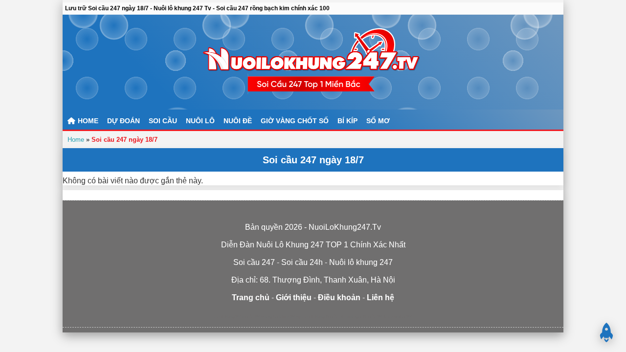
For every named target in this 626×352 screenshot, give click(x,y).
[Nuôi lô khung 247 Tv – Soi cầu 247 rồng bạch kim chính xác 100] (313, 62)
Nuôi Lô (200, 121)
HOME (87, 121)
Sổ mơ (378, 121)
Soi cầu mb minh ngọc (344, 316)
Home (75, 139)
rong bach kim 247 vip (283, 316)
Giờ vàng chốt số (295, 121)
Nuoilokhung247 (227, 316)
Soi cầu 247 (372, 316)
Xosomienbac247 (397, 316)
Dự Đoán (123, 121)
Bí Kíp (347, 121)
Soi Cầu (163, 121)
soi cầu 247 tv (253, 316)
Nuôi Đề (238, 121)
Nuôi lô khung (313, 316)
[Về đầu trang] (606, 332)
